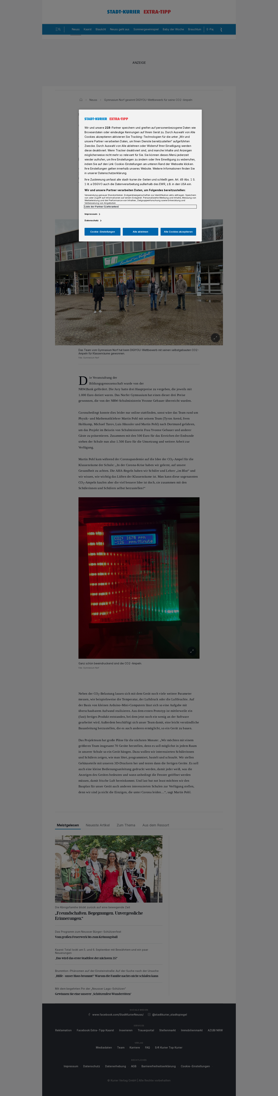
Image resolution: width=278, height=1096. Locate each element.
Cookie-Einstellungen (102, 231)
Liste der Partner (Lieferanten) (102, 206)
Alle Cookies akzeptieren (178, 231)
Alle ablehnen (140, 231)
